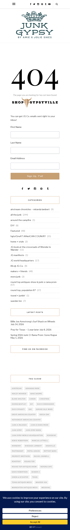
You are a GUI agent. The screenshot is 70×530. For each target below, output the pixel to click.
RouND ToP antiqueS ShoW (24, 467)
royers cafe (46, 467)
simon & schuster (20, 477)
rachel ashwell (41, 456)
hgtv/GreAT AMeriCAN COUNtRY (28, 236)
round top (29, 461)
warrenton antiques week (25, 487)
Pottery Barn (50, 451)
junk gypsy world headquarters (27, 435)
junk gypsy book (33, 430)
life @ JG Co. (17, 265)
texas (34, 477)
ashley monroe (19, 394)
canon (32, 399)
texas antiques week (22, 482)
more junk (16, 276)
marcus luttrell (40, 440)
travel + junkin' (18, 295)
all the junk (16, 214)
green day (44, 414)
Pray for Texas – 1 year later (25, 329)
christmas (44, 399)
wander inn (16, 300)
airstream (17, 388)
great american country (24, 414)
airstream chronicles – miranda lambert (30, 209)
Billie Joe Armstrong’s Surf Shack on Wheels (33, 321)
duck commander (45, 404)
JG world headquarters (22, 260)
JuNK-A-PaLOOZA (19, 425)
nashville (50, 446)
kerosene (51, 435)
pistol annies (33, 451)
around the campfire (21, 220)
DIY (12, 225)
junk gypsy (17, 430)
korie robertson (20, 440)
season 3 (36, 472)
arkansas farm (32, 388)
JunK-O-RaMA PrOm (39, 425)
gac (30, 409)
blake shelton (19, 399)
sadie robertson (20, 472)
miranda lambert (33, 446)
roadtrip (16, 461)
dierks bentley (19, 404)
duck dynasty (18, 409)
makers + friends (19, 271)
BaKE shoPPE (36, 394)
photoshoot (17, 451)
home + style (17, 241)
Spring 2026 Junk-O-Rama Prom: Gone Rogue (34, 335)
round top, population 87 (23, 290)
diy (31, 404)
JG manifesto (17, 255)
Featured (15, 230)
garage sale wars (44, 409)
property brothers (21, 456)
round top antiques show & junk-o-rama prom (33, 282)
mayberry (16, 446)
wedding (46, 487)
